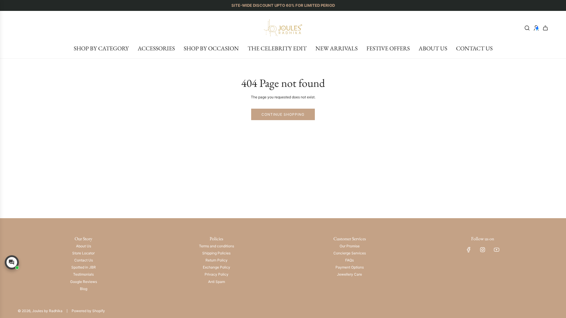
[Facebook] (468, 249)
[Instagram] (482, 249)
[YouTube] (496, 249)
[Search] (527, 27)
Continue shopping (283, 114)
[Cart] (545, 27)
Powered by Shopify (88, 311)
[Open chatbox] (12, 262)
